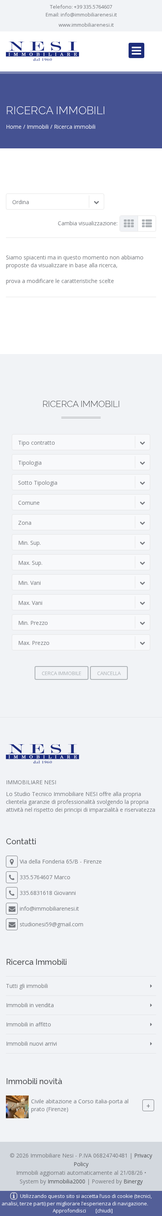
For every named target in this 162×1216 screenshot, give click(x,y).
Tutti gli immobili (27, 986)
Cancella (109, 673)
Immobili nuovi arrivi (31, 1043)
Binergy (133, 1181)
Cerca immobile (61, 673)
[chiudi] (104, 1210)
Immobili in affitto (28, 1024)
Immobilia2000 (66, 1181)
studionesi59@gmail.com (51, 924)
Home (14, 126)
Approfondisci (69, 1210)
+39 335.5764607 (93, 6)
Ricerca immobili (75, 126)
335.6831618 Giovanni (48, 892)
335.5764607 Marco (45, 877)
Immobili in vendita (30, 1005)
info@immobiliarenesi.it (89, 14)
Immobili (38, 126)
